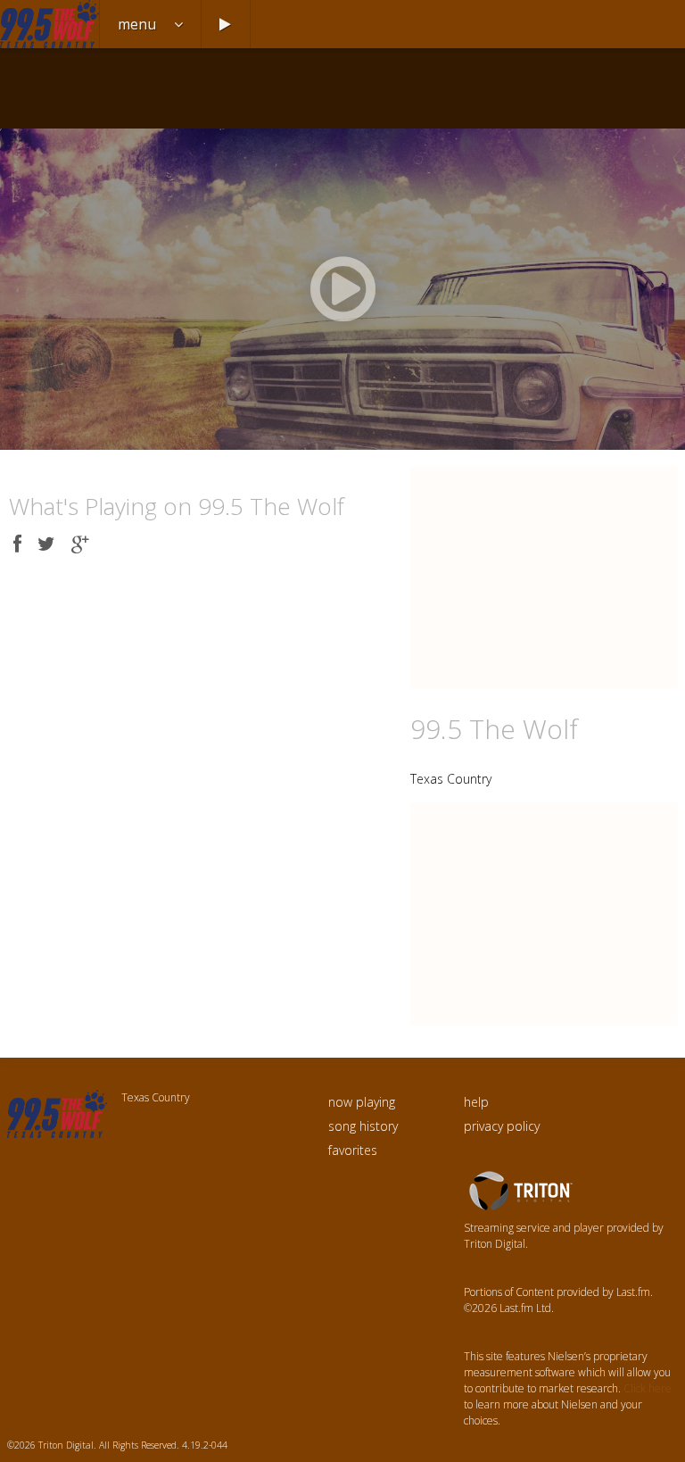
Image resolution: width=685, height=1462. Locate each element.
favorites (352, 1150)
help (476, 1101)
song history (363, 1125)
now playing (361, 1101)
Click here (647, 1388)
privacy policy (502, 1125)
